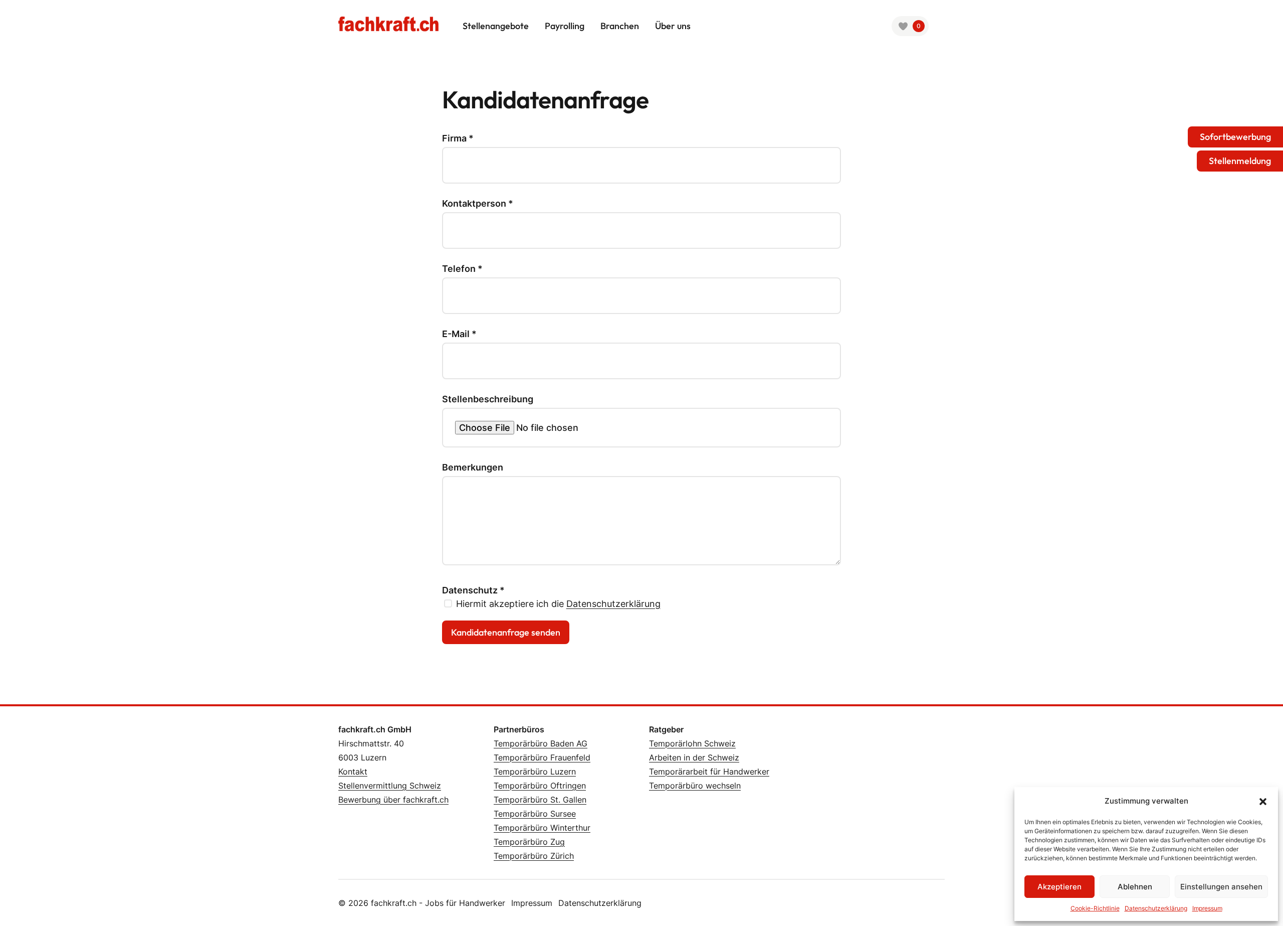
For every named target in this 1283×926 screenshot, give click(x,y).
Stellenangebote (496, 26)
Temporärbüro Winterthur (542, 828)
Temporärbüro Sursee (535, 814)
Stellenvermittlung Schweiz (389, 786)
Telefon (462, 268)
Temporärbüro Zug (529, 842)
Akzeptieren (1059, 886)
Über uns (673, 26)
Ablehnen (1135, 886)
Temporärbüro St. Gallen (540, 800)
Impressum (1207, 908)
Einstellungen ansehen (1221, 886)
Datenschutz (473, 590)
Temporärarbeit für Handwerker (709, 771)
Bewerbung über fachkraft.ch (393, 800)
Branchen (619, 26)
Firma (458, 138)
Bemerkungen (472, 467)
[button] (1263, 801)
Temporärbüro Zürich (534, 856)
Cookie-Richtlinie (1095, 908)
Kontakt (352, 771)
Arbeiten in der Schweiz (694, 757)
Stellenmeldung (1240, 161)
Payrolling (564, 26)
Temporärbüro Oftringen (540, 786)
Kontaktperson (477, 203)
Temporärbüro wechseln (695, 786)
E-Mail (459, 334)
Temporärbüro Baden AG (540, 743)
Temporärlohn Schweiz (692, 743)
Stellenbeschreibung (487, 399)
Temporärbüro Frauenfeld (542, 757)
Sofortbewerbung (1235, 136)
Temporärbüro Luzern (535, 771)
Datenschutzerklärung (1156, 908)
